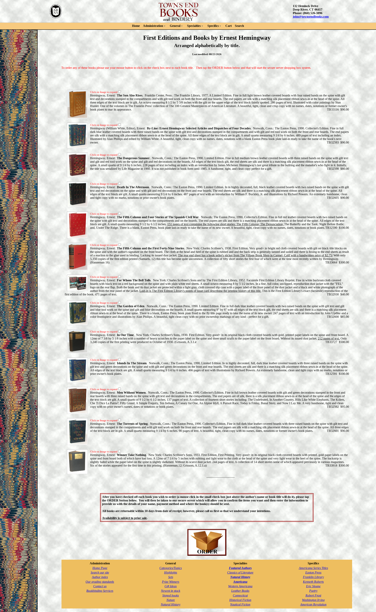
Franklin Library (313, 577)
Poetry (313, 590)
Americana (240, 581)
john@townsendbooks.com (311, 16)
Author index (100, 577)
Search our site (100, 572)
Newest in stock (170, 590)
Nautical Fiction (240, 604)
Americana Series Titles (313, 568)
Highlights (170, 572)
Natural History (170, 604)
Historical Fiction (240, 600)
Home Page (99, 568)
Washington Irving (313, 600)
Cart (228, 25)
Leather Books (240, 590)
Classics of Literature (240, 572)
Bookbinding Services (99, 590)
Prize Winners (170, 581)
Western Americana (240, 586)
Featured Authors (240, 568)
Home (136, 25)
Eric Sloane (313, 586)
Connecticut (240, 595)
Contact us (100, 586)
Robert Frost (313, 595)
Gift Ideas (170, 586)
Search (239, 25)
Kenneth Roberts (313, 581)
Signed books (170, 595)
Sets (170, 577)
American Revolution (313, 604)
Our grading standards (100, 581)
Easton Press (313, 572)
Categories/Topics (170, 568)
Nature (170, 600)
